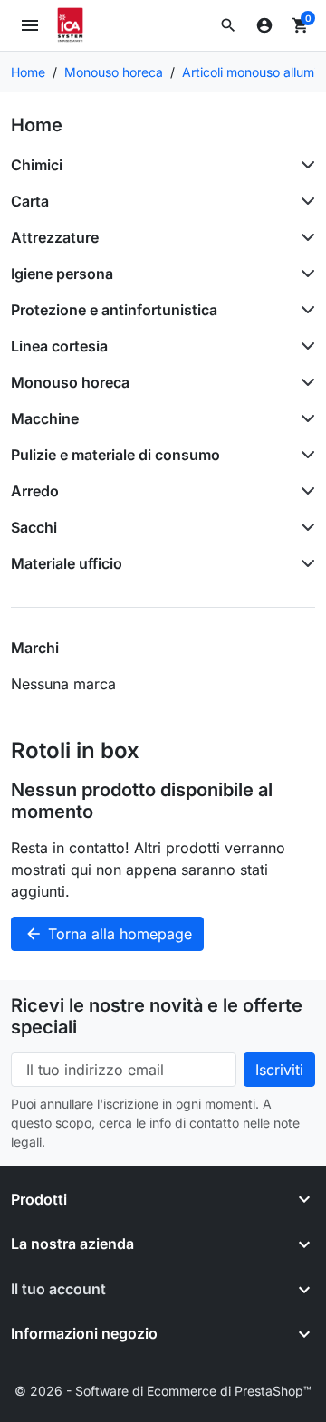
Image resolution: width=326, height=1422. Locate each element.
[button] (228, 25)
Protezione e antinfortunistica (114, 310)
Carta (30, 201)
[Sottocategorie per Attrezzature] (304, 237)
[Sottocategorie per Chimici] (304, 164)
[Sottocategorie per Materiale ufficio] (304, 563)
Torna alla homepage (108, 934)
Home (36, 125)
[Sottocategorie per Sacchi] (304, 527)
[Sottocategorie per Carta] (304, 201)
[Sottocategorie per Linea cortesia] (304, 345)
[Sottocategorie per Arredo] (304, 490)
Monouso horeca (70, 382)
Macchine (45, 418)
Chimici (36, 165)
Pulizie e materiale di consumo (115, 455)
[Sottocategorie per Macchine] (304, 418)
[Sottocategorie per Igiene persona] (304, 273)
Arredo (35, 491)
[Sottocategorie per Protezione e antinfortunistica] (304, 309)
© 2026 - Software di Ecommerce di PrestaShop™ (163, 1390)
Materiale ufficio (66, 563)
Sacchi (34, 527)
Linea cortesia (59, 346)
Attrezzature (55, 237)
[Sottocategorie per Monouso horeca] (304, 382)
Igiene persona (62, 273)
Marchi (35, 648)
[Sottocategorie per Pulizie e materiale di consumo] (304, 454)
